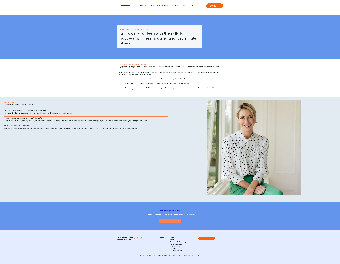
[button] (147, 6)
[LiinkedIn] (137, 238)
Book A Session (175, 246)
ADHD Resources (176, 244)
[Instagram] (134, 238)
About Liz (173, 240)
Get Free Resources (177, 250)
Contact (173, 248)
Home (172, 238)
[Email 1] (141, 238)
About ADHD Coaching (178, 242)
